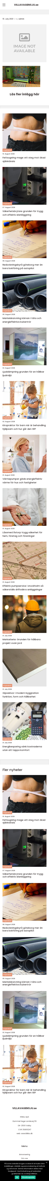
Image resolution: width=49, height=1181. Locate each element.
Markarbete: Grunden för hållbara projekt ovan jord (21, 641)
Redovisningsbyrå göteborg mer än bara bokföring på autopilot (23, 266)
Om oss (24, 1158)
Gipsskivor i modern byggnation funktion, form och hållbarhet (21, 694)
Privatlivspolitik (28, 1177)
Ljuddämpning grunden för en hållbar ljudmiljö (23, 373)
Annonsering (24, 1154)
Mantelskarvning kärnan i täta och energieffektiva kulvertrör (22, 320)
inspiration (7, 150)
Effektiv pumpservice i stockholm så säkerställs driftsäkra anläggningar (23, 587)
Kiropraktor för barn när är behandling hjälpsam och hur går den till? (24, 427)
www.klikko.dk (27, 1133)
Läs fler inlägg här (24, 94)
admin (21, 19)
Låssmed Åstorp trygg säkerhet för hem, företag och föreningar (22, 534)
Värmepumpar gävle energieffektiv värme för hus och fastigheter (22, 480)
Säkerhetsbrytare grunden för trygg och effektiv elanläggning (23, 213)
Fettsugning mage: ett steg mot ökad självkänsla (24, 159)
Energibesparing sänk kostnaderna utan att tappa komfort (22, 748)
